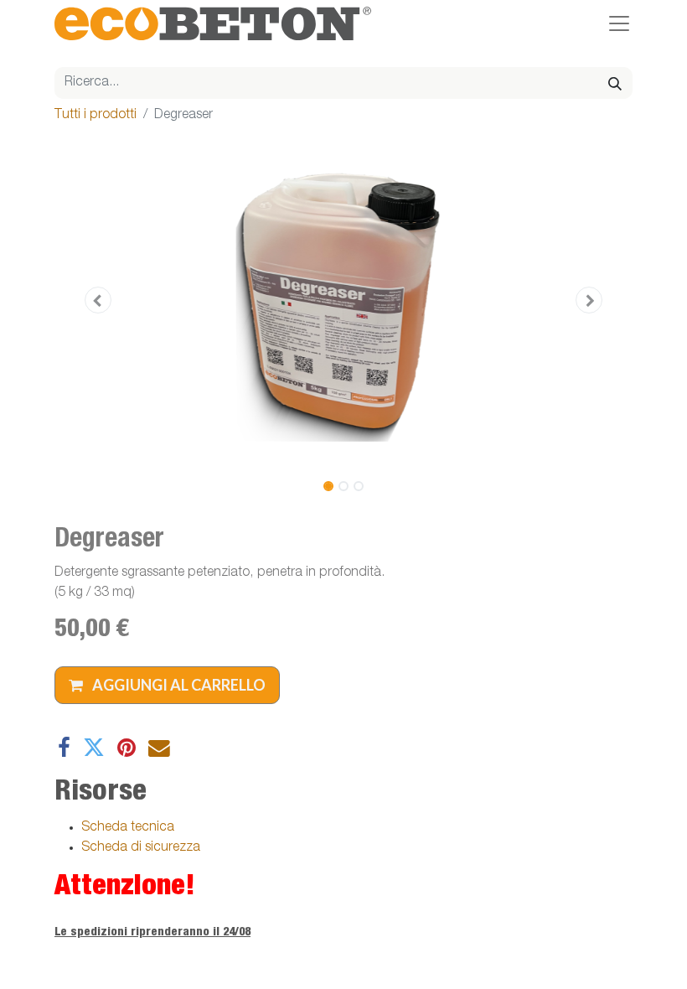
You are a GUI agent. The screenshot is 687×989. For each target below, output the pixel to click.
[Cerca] (615, 83)
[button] (98, 300)
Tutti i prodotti (95, 115)
